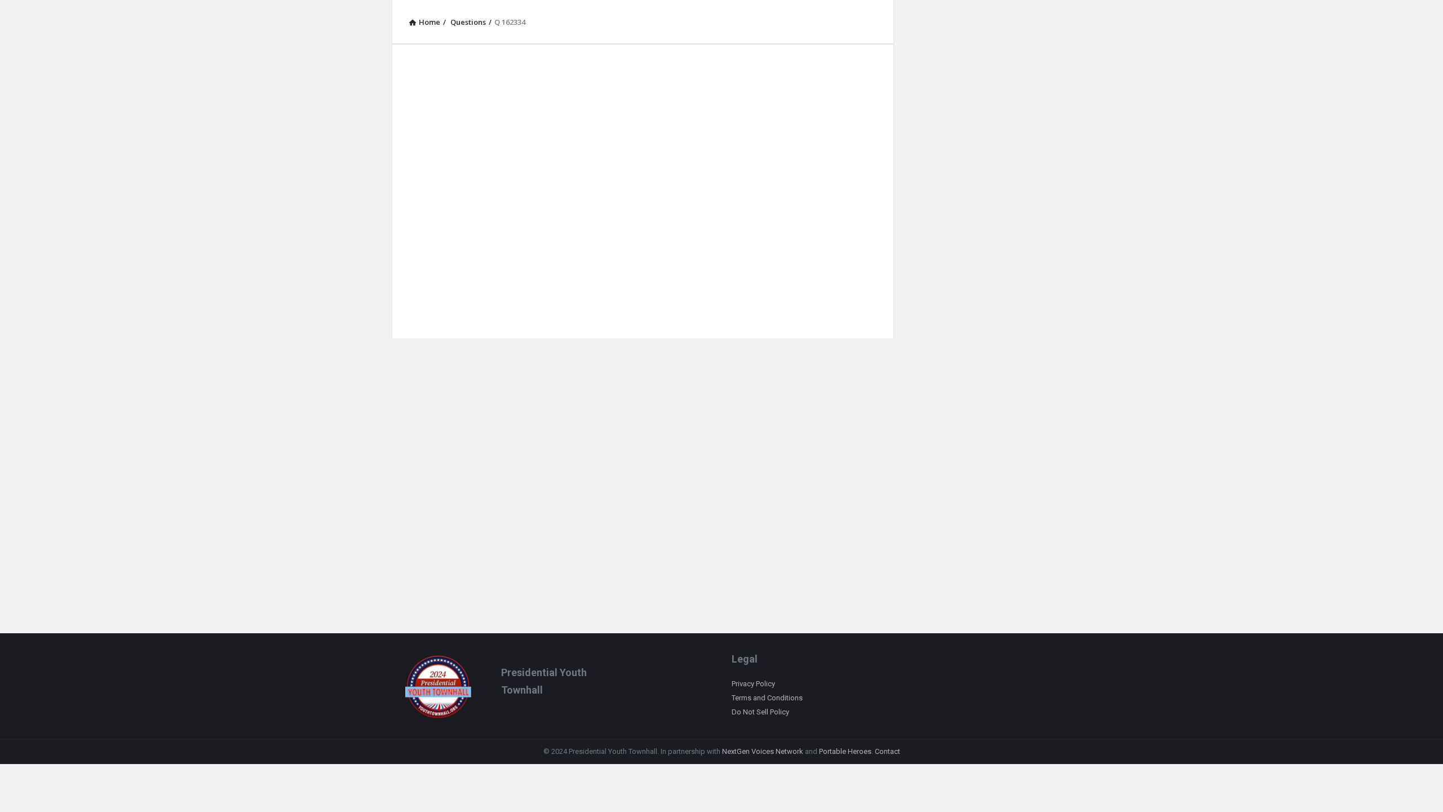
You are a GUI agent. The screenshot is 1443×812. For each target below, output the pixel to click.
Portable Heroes (845, 751)
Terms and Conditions (767, 698)
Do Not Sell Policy (760, 712)
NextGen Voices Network (762, 751)
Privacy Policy (753, 683)
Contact (887, 751)
